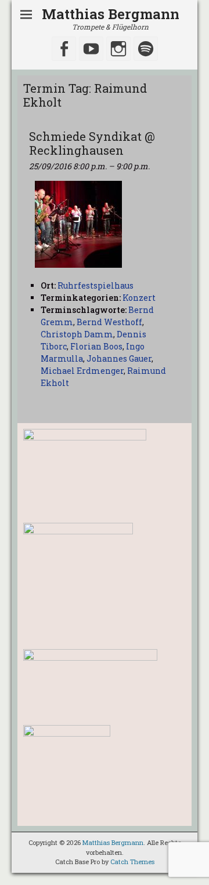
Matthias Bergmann (110, 14)
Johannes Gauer (119, 358)
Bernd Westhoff (109, 321)
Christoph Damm (77, 334)
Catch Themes (132, 861)
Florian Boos (96, 346)
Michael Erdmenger (82, 370)
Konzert (139, 297)
